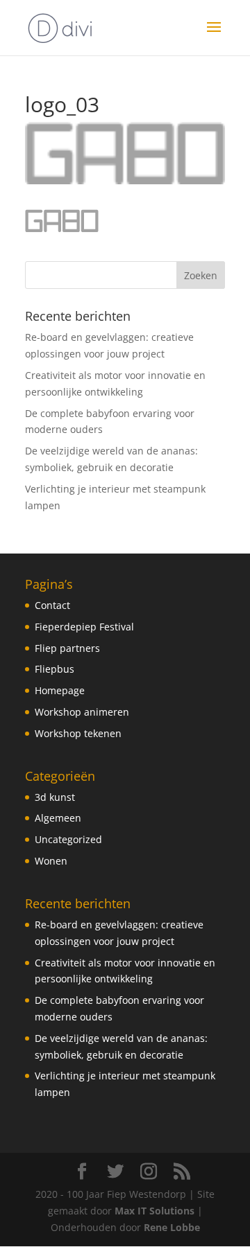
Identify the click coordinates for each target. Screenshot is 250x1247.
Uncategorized (68, 839)
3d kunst (55, 797)
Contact (52, 605)
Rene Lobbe (172, 1227)
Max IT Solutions (154, 1210)
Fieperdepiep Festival (84, 626)
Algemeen (58, 817)
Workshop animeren (82, 711)
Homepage (60, 690)
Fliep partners (67, 648)
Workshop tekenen (78, 733)
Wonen (51, 860)
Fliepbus (54, 668)
